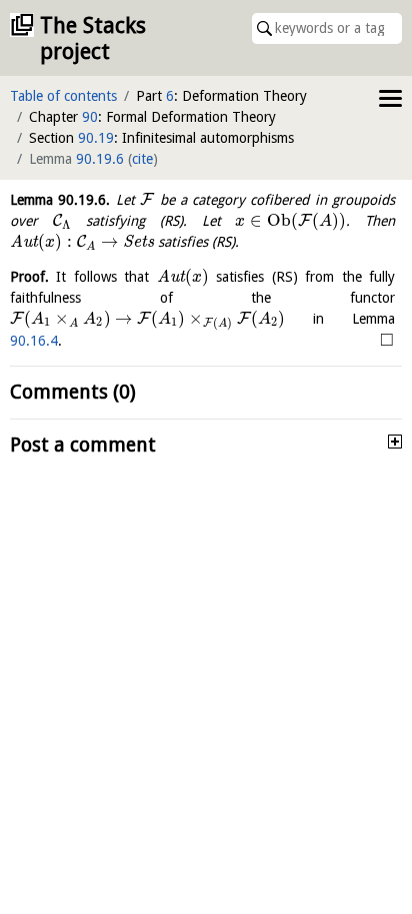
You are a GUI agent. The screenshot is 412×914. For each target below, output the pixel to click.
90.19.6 (100, 159)
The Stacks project (93, 38)
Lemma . (60, 200)
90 (90, 117)
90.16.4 (34, 341)
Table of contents (63, 96)
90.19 (96, 138)
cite (142, 159)
